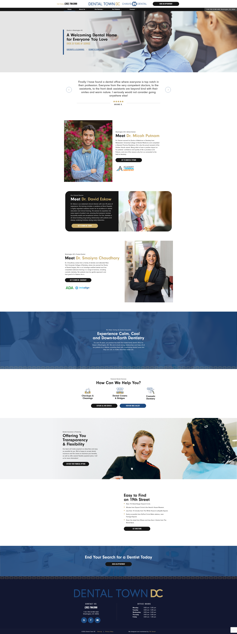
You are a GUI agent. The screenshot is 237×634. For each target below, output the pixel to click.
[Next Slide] (168, 90)
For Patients (116, 9)
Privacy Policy (109, 631)
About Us (82, 9)
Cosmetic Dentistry (96, 49)
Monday (135, 608)
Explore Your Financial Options (75, 464)
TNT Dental (152, 631)
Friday (135, 617)
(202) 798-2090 (67, 3)
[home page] (118, 4)
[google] (84, 620)
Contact (132, 9)
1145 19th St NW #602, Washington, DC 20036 (220, 9)
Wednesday (137, 612)
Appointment (166, 4)
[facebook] (91, 620)
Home (69, 9)
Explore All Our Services (104, 406)
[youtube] (97, 620)
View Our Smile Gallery (133, 406)
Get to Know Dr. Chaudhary (78, 280)
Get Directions (137, 529)
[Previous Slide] (69, 90)
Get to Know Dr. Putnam (128, 160)
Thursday (136, 614)
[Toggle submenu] (86, 9)
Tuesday (135, 610)
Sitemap (99, 631)
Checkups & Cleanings (75, 49)
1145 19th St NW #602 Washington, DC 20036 (91, 613)
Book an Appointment (118, 564)
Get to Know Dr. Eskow (85, 226)
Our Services (99, 9)
